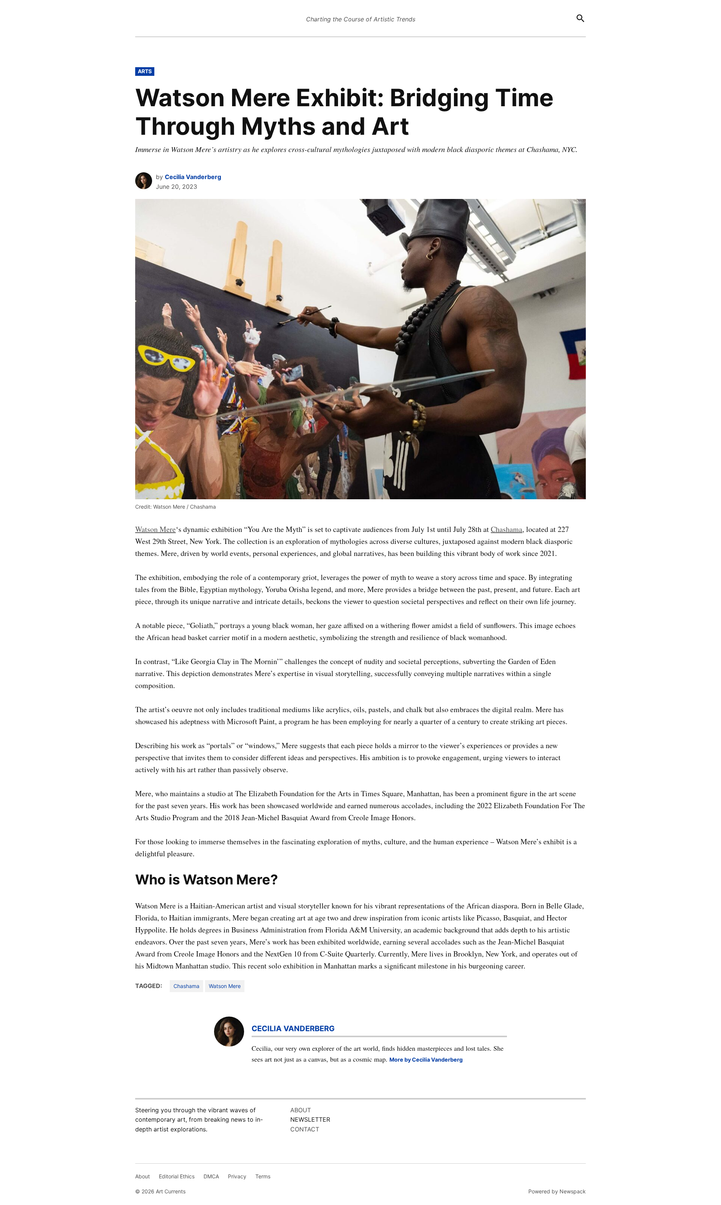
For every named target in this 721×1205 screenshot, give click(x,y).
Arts (145, 71)
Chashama (506, 529)
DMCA (211, 1176)
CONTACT (304, 1129)
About (142, 1176)
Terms (262, 1176)
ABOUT (300, 1110)
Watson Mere (155, 529)
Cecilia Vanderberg (193, 177)
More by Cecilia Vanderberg (426, 1059)
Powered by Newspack (557, 1191)
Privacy (237, 1176)
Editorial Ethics (177, 1176)
